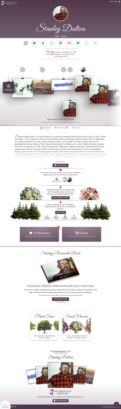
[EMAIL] (69, 43)
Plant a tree (60, 212)
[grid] (60, 96)
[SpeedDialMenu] (116, 404)
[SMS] (78, 43)
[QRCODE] (26, 43)
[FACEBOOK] (34, 43)
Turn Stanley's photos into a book (60, 119)
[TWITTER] (43, 43)
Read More (60, 161)
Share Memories (61, 400)
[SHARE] (86, 43)
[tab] (46, 128)
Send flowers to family (60, 197)
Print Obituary (61, 165)
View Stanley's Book (60, 299)
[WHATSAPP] (52, 43)
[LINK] (95, 43)
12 (58, 227)
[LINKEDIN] (60, 43)
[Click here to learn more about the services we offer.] (60, 392)
